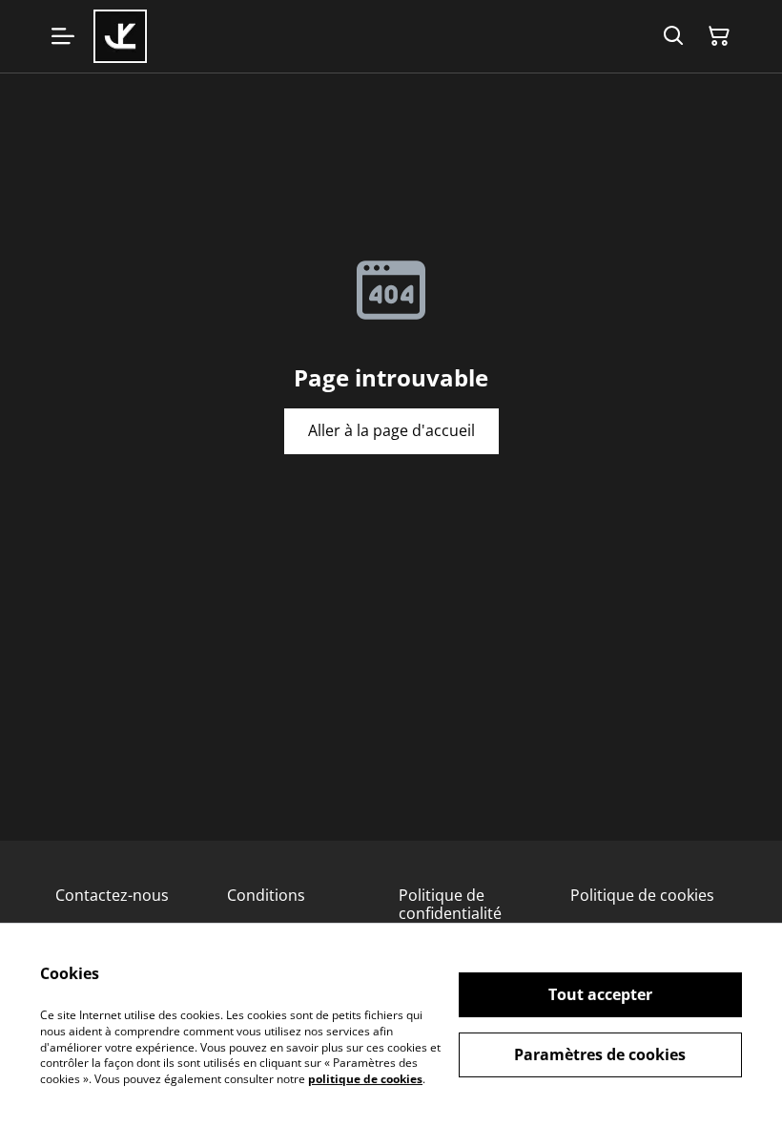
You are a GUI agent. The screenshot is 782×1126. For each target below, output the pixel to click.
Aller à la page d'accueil (391, 430)
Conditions (266, 895)
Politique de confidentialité (450, 904)
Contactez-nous (112, 895)
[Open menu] (63, 36)
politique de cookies (365, 1079)
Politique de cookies (642, 895)
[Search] (673, 36)
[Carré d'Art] (120, 36)
